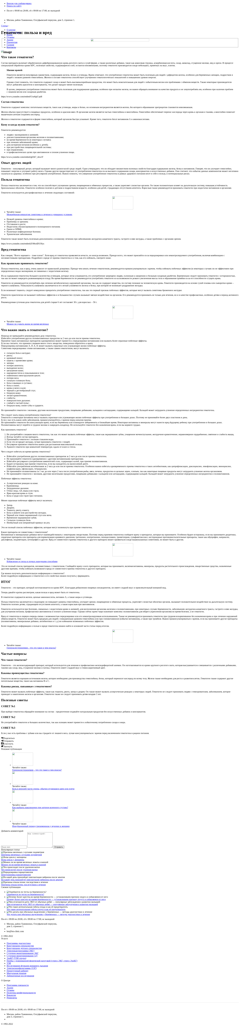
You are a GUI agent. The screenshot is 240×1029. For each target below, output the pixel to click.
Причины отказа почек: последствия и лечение (23, 884)
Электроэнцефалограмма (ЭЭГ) (22, 968)
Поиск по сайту (14, 6)
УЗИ (9, 963)
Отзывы (10, 37)
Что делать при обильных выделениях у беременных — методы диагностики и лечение (48, 914)
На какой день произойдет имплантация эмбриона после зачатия (31, 879)
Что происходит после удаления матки (19, 869)
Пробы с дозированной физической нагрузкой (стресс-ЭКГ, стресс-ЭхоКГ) (42, 961)
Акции (10, 40)
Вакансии (11, 995)
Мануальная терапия (16, 973)
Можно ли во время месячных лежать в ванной (23, 864)
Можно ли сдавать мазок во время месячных (28, 324)
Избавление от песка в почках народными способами (32, 561)
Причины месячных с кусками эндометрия (21, 854)
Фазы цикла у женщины (12, 859)
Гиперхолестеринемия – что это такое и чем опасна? (31, 648)
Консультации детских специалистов (24, 948)
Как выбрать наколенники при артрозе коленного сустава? (40, 807)
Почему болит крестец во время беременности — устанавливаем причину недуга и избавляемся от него (56, 899)
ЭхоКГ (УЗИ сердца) (16, 958)
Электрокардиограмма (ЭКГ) (20, 951)
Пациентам (12, 42)
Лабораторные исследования (20, 976)
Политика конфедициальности (21, 993)
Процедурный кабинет (17, 971)
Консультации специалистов (20, 946)
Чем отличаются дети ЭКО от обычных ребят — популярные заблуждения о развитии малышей (52, 904)
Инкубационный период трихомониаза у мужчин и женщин (41, 826)
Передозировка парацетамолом (16, 874)
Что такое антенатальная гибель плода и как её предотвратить (36, 909)
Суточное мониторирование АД (22, 956)
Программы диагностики (19, 943)
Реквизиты (12, 998)
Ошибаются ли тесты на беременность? (25, 894)
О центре (11, 30)
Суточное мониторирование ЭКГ (22, 953)
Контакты (11, 47)
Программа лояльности (18, 985)
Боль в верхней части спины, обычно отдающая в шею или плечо (43, 789)
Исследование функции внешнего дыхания (27, 966)
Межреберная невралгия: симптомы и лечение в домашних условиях (39, 214)
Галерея (10, 45)
